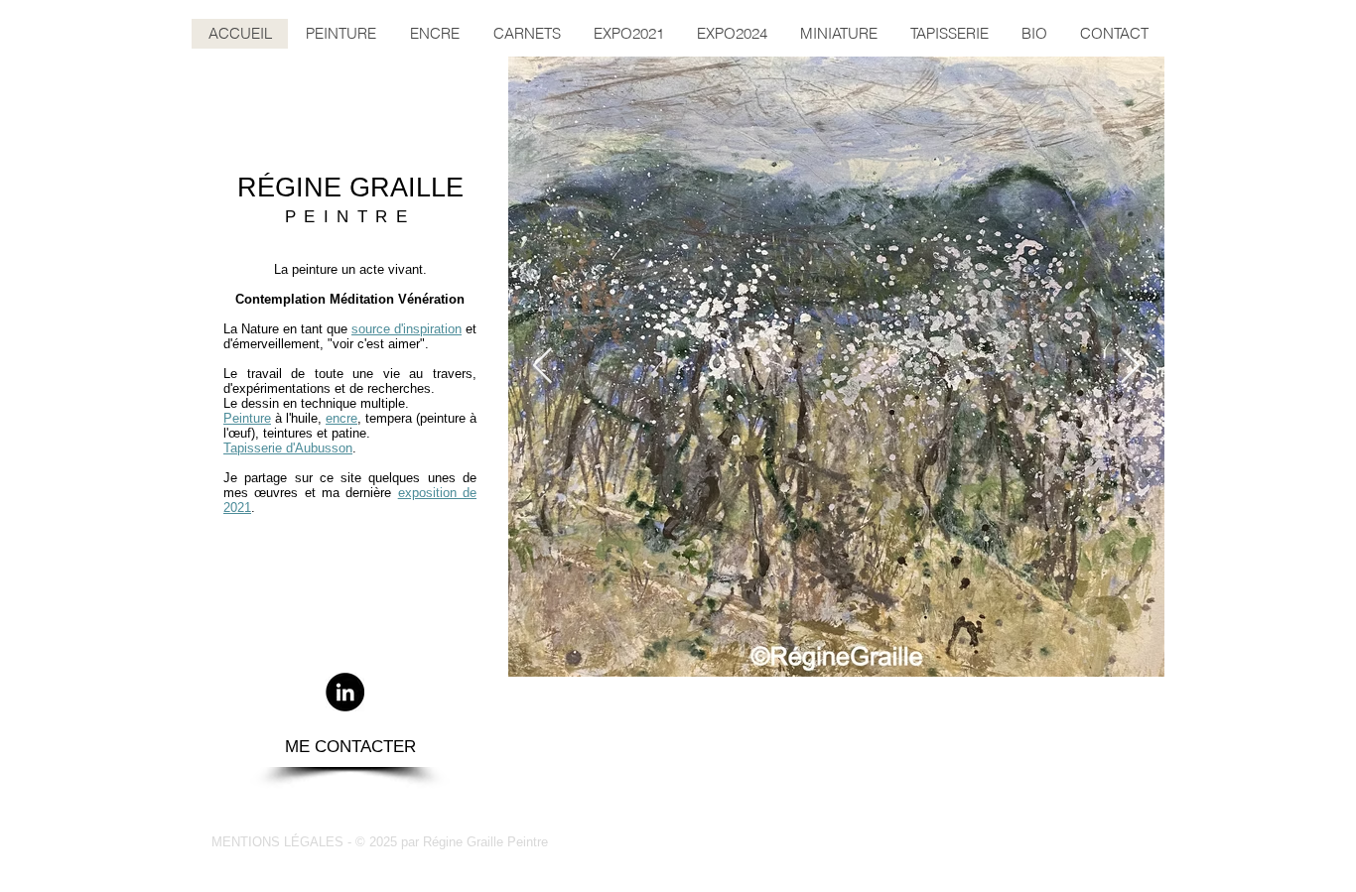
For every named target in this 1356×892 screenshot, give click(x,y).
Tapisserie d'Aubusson (287, 448)
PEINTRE (350, 216)
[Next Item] (1130, 366)
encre (341, 418)
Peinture (247, 418)
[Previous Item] (542, 366)
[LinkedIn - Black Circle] (345, 692)
